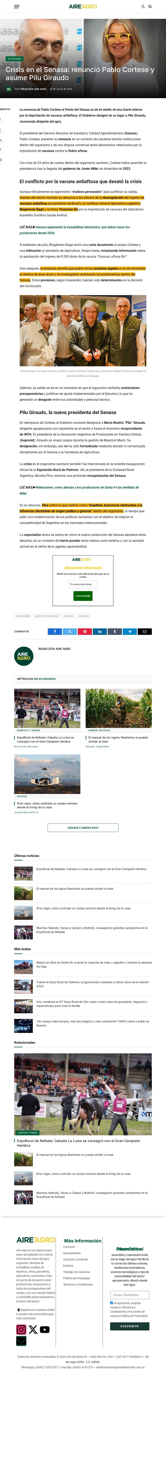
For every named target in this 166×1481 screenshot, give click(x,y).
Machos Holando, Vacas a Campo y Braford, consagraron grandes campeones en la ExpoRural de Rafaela (92, 930)
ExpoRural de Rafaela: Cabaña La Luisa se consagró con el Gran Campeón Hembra (45, 739)
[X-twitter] (33, 1330)
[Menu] (16, 6)
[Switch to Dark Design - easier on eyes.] (143, 6)
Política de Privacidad (133, 1315)
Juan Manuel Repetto (26, 812)
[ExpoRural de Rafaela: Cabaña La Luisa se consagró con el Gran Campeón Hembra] (47, 708)
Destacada (23, 615)
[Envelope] (21, 1341)
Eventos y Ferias (28, 730)
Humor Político (99, 730)
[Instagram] (21, 1330)
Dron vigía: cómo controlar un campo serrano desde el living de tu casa (47, 805)
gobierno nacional (47, 615)
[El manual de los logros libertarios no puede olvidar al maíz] (119, 708)
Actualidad (14, 58)
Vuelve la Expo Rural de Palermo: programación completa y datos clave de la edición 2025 (92, 984)
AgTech (22, 796)
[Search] (150, 6)
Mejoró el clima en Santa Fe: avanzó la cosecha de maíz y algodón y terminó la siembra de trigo (94, 964)
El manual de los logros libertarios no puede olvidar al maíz (118, 739)
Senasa (68, 615)
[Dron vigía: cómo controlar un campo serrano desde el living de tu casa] (47, 774)
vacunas (84, 615)
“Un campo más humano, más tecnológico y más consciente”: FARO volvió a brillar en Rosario (92, 1023)
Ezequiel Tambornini (97, 747)
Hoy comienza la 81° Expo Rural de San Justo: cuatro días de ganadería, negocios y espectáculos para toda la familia (91, 1003)
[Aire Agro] (83, 6)
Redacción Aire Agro (33, 89)
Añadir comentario (83, 827)
